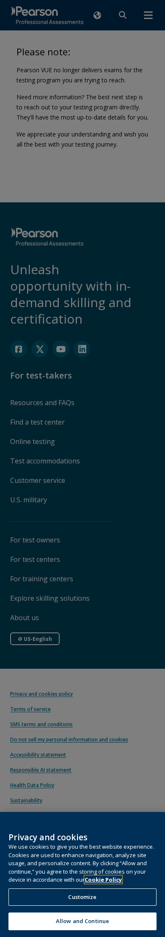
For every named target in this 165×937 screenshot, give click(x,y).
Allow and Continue (82, 921)
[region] (82, 874)
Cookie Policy (103, 879)
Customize (82, 897)
